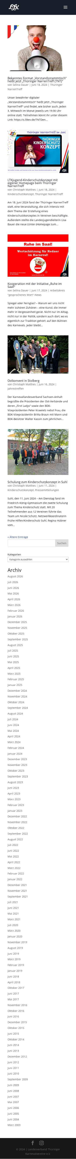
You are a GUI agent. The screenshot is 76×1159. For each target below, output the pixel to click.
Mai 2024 (13, 731)
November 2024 (17, 696)
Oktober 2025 (16, 633)
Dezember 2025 (17, 622)
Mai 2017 (13, 999)
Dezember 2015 (17, 1022)
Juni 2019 (13, 953)
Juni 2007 (13, 1096)
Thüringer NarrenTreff (49, 194)
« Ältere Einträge (18, 537)
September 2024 (18, 708)
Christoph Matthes (24, 189)
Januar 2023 (15, 811)
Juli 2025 (13, 650)
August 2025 (15, 645)
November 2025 (17, 628)
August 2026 (15, 576)
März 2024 (14, 742)
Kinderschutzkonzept (21, 194)
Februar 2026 (16, 610)
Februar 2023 (16, 805)
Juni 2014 (13, 1045)
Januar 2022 (15, 879)
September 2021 (18, 896)
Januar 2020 (15, 936)
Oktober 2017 (16, 988)
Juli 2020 (13, 925)
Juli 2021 (13, 902)
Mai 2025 (13, 662)
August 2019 (15, 948)
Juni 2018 (13, 976)
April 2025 (14, 668)
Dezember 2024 (17, 690)
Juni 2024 (13, 725)
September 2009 (18, 1079)
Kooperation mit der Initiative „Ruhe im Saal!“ (35, 285)
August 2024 (15, 713)
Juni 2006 (13, 1108)
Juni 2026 (13, 588)
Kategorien (14, 554)
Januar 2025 (15, 685)
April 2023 (14, 793)
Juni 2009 (13, 1085)
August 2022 (15, 839)
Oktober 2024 (16, 702)
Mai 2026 (13, 593)
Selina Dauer (21, 84)
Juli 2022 (13, 845)
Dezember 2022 (17, 816)
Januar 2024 (15, 753)
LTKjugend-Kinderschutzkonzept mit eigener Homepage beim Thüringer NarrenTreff (33, 183)
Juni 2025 (13, 656)
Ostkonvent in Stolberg (23, 381)
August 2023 (15, 782)
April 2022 (14, 862)
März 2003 (14, 1125)
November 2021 (17, 890)
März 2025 (14, 673)
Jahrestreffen (16, 388)
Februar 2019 (16, 965)
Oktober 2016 (16, 1011)
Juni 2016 (13, 1016)
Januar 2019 (15, 970)
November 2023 (17, 765)
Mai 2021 (13, 913)
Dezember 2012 (17, 1056)
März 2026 (14, 605)
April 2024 (14, 736)
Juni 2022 (13, 850)
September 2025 (18, 639)
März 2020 (14, 930)
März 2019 (14, 959)
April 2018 (14, 982)
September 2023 (18, 776)
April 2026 (14, 599)
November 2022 (17, 822)
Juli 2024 (13, 719)
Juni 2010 (13, 1073)
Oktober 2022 (16, 828)
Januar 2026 (15, 616)
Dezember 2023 (17, 759)
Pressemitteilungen (47, 490)
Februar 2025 (16, 679)
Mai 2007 (13, 1102)
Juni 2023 (13, 787)
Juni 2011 (13, 1068)
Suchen (61, 543)
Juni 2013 (13, 1050)
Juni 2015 (13, 1033)
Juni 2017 (13, 993)
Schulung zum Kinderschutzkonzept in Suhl (37, 482)
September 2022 (18, 833)
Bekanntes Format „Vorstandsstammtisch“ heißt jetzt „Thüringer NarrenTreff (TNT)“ (37, 79)
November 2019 (17, 942)
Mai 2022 (13, 856)
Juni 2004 (13, 1119)
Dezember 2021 (17, 885)
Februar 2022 (16, 873)
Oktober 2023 (16, 770)
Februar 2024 (16, 748)
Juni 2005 (13, 1113)
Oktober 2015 (16, 1028)
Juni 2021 (13, 908)
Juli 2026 (13, 582)
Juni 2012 (13, 1062)
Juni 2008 (13, 1091)
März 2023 (14, 799)
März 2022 (14, 868)
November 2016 (17, 1005)
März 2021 (14, 919)
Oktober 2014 (16, 1039)
